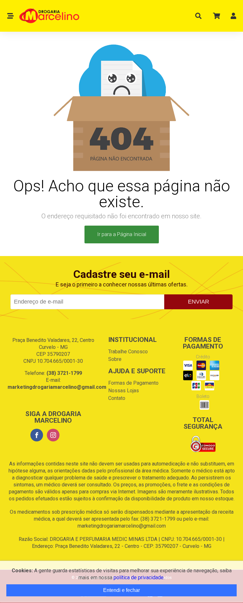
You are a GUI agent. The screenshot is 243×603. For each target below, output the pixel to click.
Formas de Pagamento (133, 383)
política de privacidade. (139, 577)
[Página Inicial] (47, 16)
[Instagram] (53, 435)
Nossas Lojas (123, 391)
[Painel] (233, 17)
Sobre (115, 359)
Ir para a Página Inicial (121, 234)
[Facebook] (36, 435)
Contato (116, 398)
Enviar (198, 301)
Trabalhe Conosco (128, 352)
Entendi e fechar (121, 590)
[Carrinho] (216, 17)
